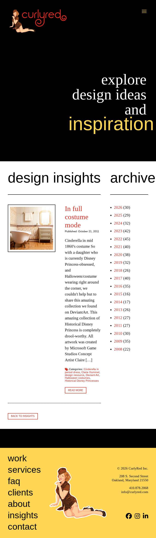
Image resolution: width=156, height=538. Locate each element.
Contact (22, 526)
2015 (118, 294)
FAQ (14, 481)
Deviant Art (92, 375)
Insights (23, 515)
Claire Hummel (90, 372)
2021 (118, 246)
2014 (118, 302)
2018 (118, 270)
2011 (118, 325)
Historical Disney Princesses (82, 380)
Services (24, 470)
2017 (118, 278)
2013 (118, 309)
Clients (20, 492)
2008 (118, 349)
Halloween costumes (77, 378)
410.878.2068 (138, 488)
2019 (118, 262)
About (19, 504)
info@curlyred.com (134, 492)
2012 (118, 317)
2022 (118, 239)
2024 (118, 223)
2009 (118, 341)
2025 (118, 215)
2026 (118, 207)
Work (17, 458)
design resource (74, 375)
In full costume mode (76, 217)
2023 (118, 231)
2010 (118, 333)
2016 (118, 286)
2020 (118, 254)
